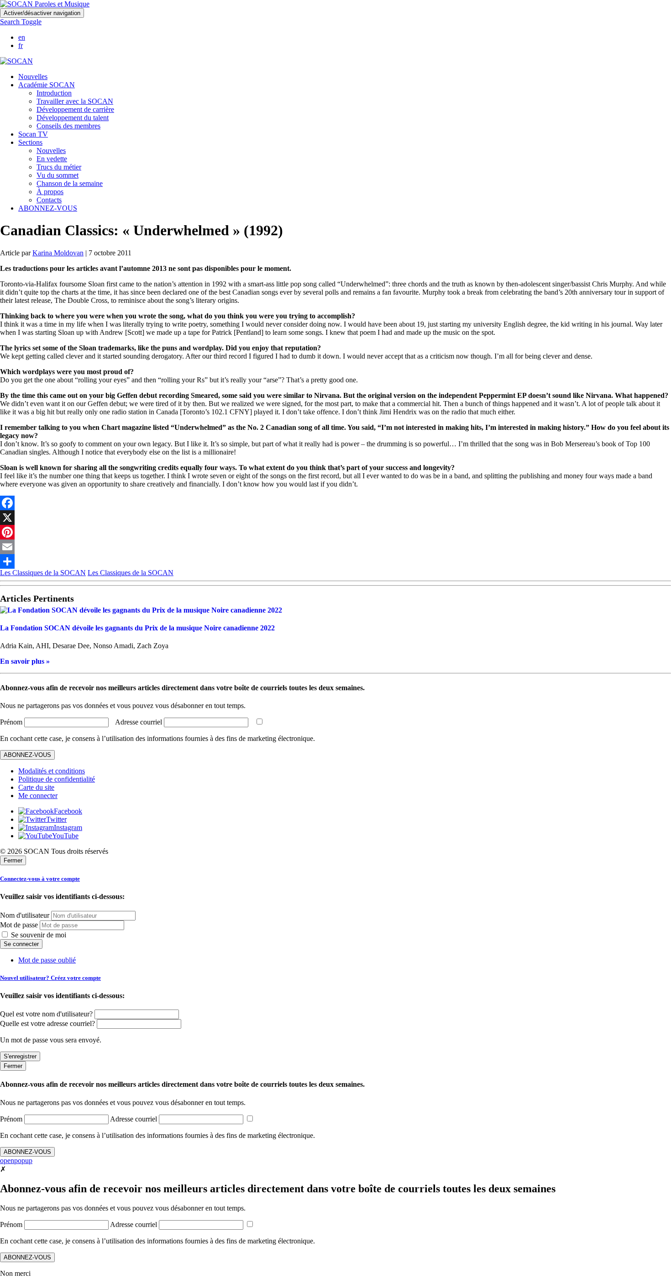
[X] (335, 517)
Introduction (54, 93)
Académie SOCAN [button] (46, 85)
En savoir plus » (25, 661)
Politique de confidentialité (56, 779)
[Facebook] (335, 503)
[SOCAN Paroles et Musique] (44, 4)
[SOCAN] (16, 61)
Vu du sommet (58, 175)
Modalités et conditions (51, 771)
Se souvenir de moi (37, 935)
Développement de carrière (75, 109)
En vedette (52, 159)
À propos (50, 192)
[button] (21, 22)
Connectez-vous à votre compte (40, 878)
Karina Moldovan (58, 253)
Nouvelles (32, 76)
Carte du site (36, 787)
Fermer (13, 860)
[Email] (335, 546)
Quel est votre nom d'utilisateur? (46, 1014)
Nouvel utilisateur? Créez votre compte (50, 977)
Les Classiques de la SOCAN (43, 572)
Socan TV (33, 134)
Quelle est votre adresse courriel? (47, 1023)
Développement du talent (73, 118)
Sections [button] (30, 142)
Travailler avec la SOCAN (75, 101)
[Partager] (335, 561)
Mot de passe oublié (47, 960)
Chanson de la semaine (70, 183)
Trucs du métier (59, 167)
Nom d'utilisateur (24, 915)
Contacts (49, 200)
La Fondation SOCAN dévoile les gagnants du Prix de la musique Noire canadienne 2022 (137, 628)
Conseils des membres (68, 126)
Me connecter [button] (38, 795)
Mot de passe (19, 925)
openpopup (16, 1160)
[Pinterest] (335, 532)
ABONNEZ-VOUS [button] (47, 208)
